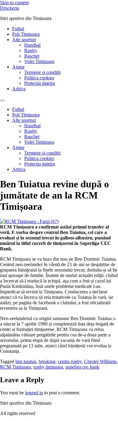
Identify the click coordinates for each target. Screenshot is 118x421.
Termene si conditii (42, 72)
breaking (47, 361)
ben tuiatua (25, 361)
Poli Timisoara (26, 34)
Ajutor (18, 66)
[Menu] (2, 101)
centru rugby (70, 361)
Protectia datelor (39, 83)
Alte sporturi (24, 39)
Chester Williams (100, 361)
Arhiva (18, 88)
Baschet (31, 55)
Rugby (30, 50)
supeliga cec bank (82, 366)
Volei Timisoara (39, 61)
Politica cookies (39, 77)
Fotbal (18, 28)
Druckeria (9, 8)
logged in (34, 392)
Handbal (32, 45)
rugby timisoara (48, 366)
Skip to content (14, 2)
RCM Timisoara (15, 366)
